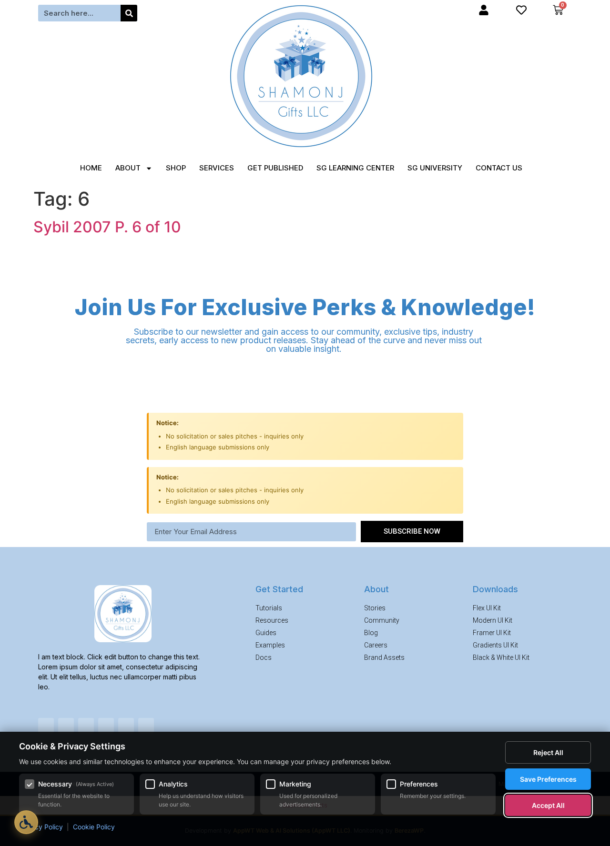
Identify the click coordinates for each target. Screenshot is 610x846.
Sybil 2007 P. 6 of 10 (107, 227)
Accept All (548, 805)
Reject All (548, 752)
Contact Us (499, 167)
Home (91, 167)
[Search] (129, 13)
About (128, 167)
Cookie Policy (94, 827)
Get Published (275, 167)
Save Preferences (548, 779)
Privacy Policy (41, 827)
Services (216, 167)
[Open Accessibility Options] (26, 822)
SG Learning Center (355, 167)
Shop (176, 167)
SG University (434, 167)
